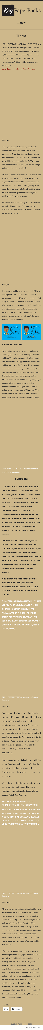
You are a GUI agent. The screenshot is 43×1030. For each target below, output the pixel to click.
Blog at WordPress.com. (21, 1024)
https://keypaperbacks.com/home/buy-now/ (19, 69)
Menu (23, 23)
